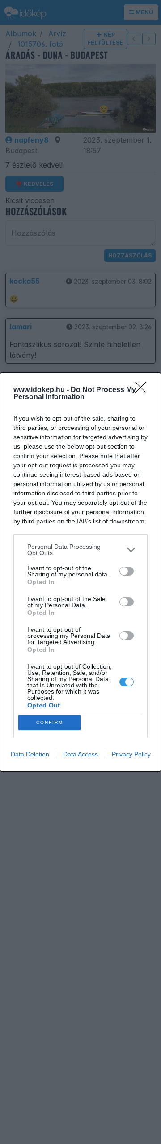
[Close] (143, 390)
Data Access (80, 754)
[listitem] (80, 549)
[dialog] (80, 572)
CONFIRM (49, 722)
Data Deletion (30, 754)
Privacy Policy (131, 754)
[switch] (126, 571)
